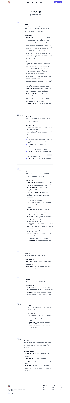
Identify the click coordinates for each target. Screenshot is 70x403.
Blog (32, 2)
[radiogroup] (10, 393)
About (28, 2)
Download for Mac (58, 2)
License (41, 2)
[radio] (9, 393)
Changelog (36, 2)
